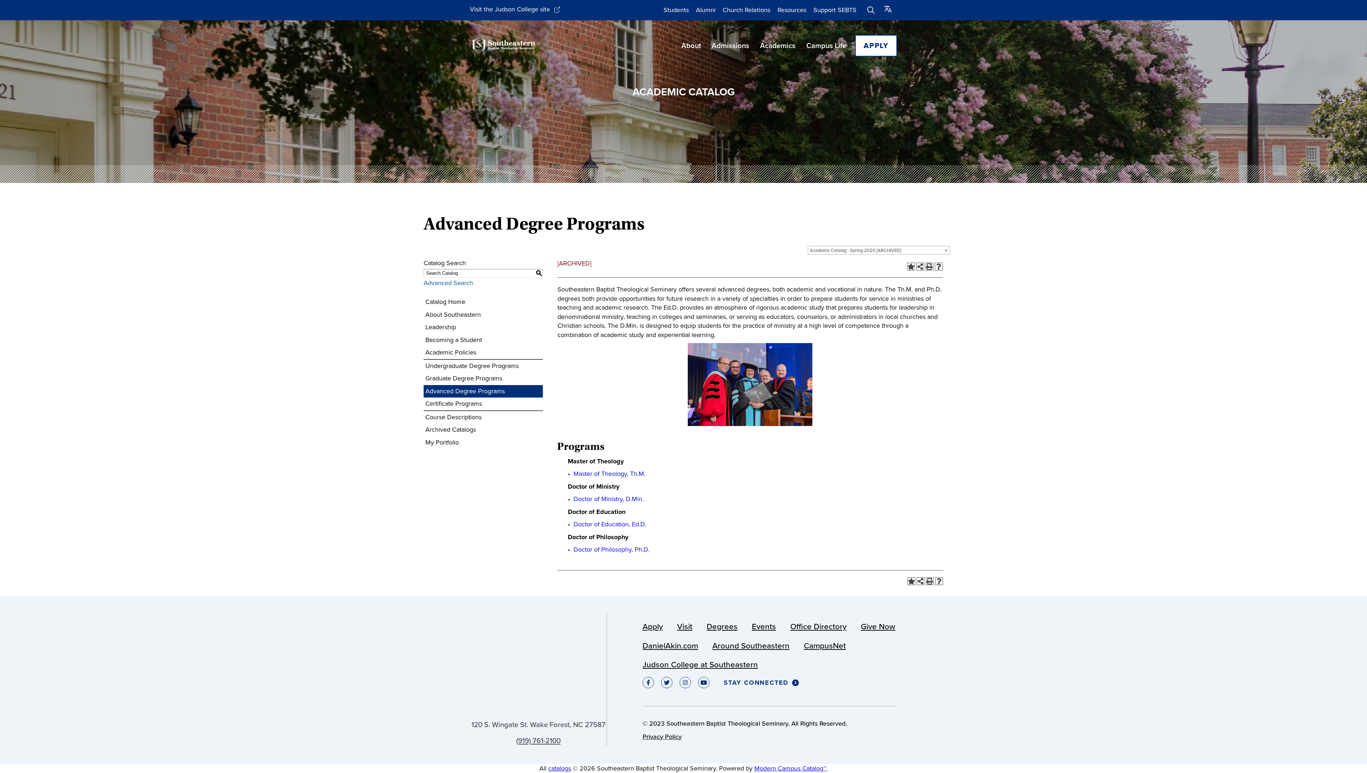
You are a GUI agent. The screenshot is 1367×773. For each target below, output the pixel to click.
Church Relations (746, 10)
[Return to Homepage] (504, 45)
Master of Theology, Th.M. (609, 473)
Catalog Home (445, 301)
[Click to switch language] (888, 10)
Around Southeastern (751, 646)
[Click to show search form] (871, 10)
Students (676, 10)
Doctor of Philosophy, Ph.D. (611, 549)
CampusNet (825, 646)
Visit (684, 626)
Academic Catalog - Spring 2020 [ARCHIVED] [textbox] (855, 250)
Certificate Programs (453, 403)
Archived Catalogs (450, 429)
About (691, 45)
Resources (791, 10)
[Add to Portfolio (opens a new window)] (911, 266)
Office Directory (818, 626)
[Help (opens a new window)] (939, 266)
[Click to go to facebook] (648, 682)
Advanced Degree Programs (465, 391)
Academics (778, 45)
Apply (876, 46)
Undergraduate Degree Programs (472, 365)
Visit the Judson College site (510, 9)
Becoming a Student (453, 340)
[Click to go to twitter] (666, 682)
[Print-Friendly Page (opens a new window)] (929, 266)
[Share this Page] (920, 266)
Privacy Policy (662, 736)
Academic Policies (450, 352)
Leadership (440, 327)
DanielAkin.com (670, 646)
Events (764, 626)
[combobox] (879, 250)
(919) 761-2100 (538, 741)
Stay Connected (756, 683)
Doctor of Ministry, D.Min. (608, 499)
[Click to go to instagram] (685, 682)
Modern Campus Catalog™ (790, 768)
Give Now (878, 626)
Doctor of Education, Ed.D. (609, 524)
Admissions (730, 45)
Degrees (722, 626)
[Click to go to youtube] (703, 682)
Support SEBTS (835, 10)
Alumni (706, 10)
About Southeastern (453, 314)
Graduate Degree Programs (463, 378)
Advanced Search (448, 283)
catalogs (559, 768)
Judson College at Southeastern (700, 665)
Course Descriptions (453, 417)
